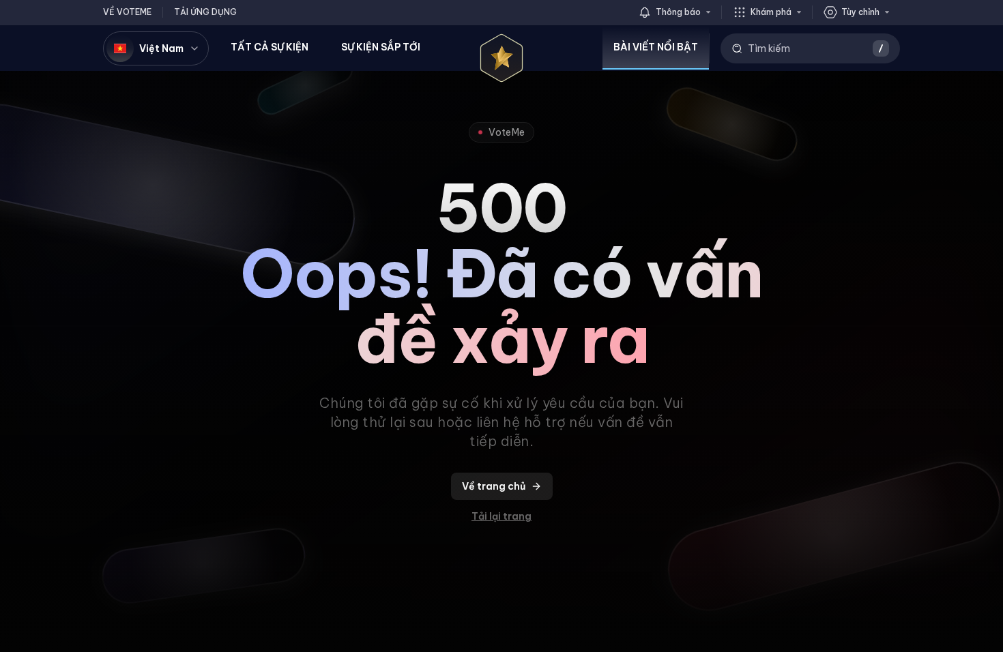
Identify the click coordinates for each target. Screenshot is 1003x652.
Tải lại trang (501, 516)
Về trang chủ (493, 486)
